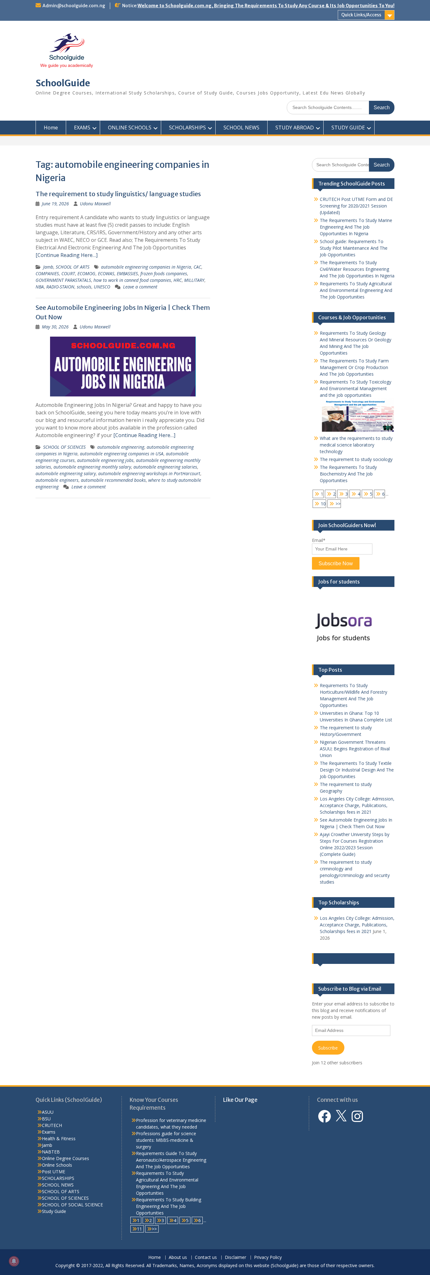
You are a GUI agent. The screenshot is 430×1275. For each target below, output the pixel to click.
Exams (48, 1132)
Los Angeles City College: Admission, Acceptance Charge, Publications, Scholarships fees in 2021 (357, 805)
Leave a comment (140, 287)
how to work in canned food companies (132, 280)
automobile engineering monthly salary (92, 467)
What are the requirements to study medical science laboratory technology (356, 444)
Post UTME (53, 1172)
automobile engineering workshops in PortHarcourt (149, 473)
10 (323, 504)
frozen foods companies (163, 273)
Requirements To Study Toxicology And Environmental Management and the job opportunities (355, 388)
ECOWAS (106, 273)
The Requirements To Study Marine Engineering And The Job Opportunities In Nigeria (356, 226)
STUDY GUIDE (348, 127)
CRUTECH (52, 1125)
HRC (177, 280)
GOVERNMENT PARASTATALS (63, 280)
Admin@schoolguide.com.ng (73, 6)
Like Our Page (334, 958)
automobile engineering (120, 447)
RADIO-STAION (60, 287)
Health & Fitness (59, 1138)
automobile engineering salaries (165, 467)
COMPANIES (47, 273)
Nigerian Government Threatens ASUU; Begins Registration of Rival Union (355, 748)
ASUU (48, 1112)
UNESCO (102, 287)
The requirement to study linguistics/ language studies (118, 194)
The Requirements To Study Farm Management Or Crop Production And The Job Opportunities (354, 367)
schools (84, 287)
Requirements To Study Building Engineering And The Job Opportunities (168, 1206)
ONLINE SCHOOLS (129, 127)
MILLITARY (194, 280)
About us (178, 1257)
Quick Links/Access (361, 15)
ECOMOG (86, 273)
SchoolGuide (63, 83)
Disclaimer (235, 1257)
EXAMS (82, 127)
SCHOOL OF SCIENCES (64, 447)
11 (139, 1229)
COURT (68, 273)
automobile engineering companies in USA (121, 454)
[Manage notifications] (14, 1261)
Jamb (48, 267)
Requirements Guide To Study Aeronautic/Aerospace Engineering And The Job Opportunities (171, 1160)
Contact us (206, 1257)
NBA (40, 287)
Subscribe (328, 1048)
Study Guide (54, 1211)
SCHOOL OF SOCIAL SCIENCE (72, 1205)
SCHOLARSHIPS (187, 127)
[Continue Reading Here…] (67, 255)
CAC (197, 267)
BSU (46, 1119)
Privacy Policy (268, 1257)
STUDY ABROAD (294, 127)
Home (51, 127)
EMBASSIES (127, 273)
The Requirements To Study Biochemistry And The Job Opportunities (348, 473)
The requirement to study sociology (356, 459)
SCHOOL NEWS (241, 127)
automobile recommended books (113, 480)
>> (338, 504)
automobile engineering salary (66, 473)
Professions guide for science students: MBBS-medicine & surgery (166, 1140)
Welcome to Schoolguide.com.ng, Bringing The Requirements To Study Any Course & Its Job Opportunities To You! (266, 6)
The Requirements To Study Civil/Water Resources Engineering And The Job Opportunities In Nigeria (357, 269)
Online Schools (57, 1165)
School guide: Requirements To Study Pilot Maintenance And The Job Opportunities (354, 248)
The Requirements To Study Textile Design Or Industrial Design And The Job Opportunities (357, 769)
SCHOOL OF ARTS (72, 267)
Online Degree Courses (65, 1158)
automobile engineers (57, 480)
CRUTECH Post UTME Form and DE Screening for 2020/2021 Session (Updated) (356, 205)
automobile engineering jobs (105, 460)
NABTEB (51, 1152)
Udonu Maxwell (95, 204)
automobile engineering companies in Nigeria (146, 267)
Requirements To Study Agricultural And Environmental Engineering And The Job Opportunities (356, 290)
